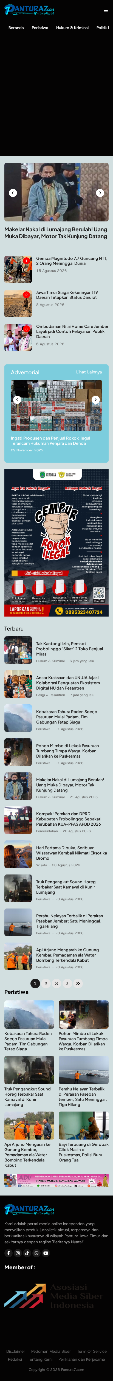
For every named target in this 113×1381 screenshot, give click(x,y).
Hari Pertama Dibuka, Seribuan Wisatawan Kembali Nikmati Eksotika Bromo (71, 852)
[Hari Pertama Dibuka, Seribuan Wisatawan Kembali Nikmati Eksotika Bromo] (18, 866)
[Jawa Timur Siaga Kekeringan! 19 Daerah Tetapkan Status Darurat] (18, 316)
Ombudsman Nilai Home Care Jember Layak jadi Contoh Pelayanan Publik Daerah (72, 331)
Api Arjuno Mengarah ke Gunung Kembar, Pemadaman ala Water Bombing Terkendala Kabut (67, 955)
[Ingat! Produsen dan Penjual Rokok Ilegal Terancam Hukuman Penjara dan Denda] (56, 429)
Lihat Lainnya (89, 372)
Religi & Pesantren (50, 695)
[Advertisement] (56, 96)
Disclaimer (15, 1351)
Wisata (41, 865)
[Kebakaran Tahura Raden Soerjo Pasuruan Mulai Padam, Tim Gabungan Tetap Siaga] (18, 730)
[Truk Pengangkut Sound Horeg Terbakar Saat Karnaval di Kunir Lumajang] (18, 900)
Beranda (16, 27)
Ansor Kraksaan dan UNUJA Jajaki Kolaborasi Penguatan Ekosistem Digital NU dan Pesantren (68, 682)
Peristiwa (40, 27)
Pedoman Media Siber (51, 1351)
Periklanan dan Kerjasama (81, 1359)
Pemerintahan (47, 831)
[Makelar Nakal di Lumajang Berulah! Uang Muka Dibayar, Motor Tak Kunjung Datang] (56, 220)
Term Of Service (92, 1351)
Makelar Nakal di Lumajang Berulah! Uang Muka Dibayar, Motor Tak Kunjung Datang (55, 232)
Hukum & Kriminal (72, 27)
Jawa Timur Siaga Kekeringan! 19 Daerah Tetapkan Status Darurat (67, 295)
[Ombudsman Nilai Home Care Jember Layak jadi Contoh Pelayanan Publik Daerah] (18, 350)
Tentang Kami (40, 1359)
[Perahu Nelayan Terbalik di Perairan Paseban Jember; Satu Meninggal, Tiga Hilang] (18, 934)
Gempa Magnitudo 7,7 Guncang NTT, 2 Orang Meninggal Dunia (72, 261)
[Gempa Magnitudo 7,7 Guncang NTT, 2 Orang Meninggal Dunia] (18, 282)
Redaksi (15, 1359)
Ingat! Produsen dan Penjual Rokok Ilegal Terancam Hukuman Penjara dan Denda (50, 440)
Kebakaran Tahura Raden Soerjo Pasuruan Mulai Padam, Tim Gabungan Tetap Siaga (66, 716)
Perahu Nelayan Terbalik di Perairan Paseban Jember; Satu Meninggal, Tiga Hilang (69, 921)
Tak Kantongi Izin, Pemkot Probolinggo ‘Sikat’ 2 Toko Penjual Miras (69, 648)
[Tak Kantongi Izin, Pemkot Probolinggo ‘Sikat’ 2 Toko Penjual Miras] (18, 662)
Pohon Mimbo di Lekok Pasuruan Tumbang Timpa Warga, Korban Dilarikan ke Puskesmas (67, 750)
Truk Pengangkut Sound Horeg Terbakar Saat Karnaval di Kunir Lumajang (66, 887)
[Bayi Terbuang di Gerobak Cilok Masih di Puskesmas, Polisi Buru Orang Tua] (84, 1138)
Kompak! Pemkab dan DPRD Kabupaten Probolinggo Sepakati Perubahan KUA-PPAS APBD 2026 (68, 818)
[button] (13, 193)
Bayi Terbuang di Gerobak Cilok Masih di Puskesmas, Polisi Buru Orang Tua (84, 1152)
